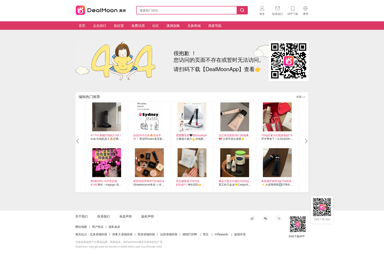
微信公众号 (265, 218)
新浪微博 (252, 218)
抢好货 (119, 25)
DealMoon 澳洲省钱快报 (101, 9)
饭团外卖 (240, 234)
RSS (278, 218)
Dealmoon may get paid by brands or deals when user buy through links (118, 246)
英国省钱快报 (146, 234)
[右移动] (305, 141)
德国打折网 (189, 234)
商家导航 (215, 25)
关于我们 (81, 216)
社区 (155, 25)
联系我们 (103, 216)
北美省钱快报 (98, 234)
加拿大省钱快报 (122, 234)
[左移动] (78, 141)
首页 (82, 25)
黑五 (206, 234)
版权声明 (147, 216)
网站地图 (81, 226)
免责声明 (125, 216)
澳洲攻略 (173, 25)
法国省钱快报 (168, 234)
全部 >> (300, 96)
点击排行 (99, 25)
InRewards (221, 234)
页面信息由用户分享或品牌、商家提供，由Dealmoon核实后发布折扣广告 (119, 242)
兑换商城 (194, 25)
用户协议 (98, 226)
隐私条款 (114, 226)
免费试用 (138, 25)
